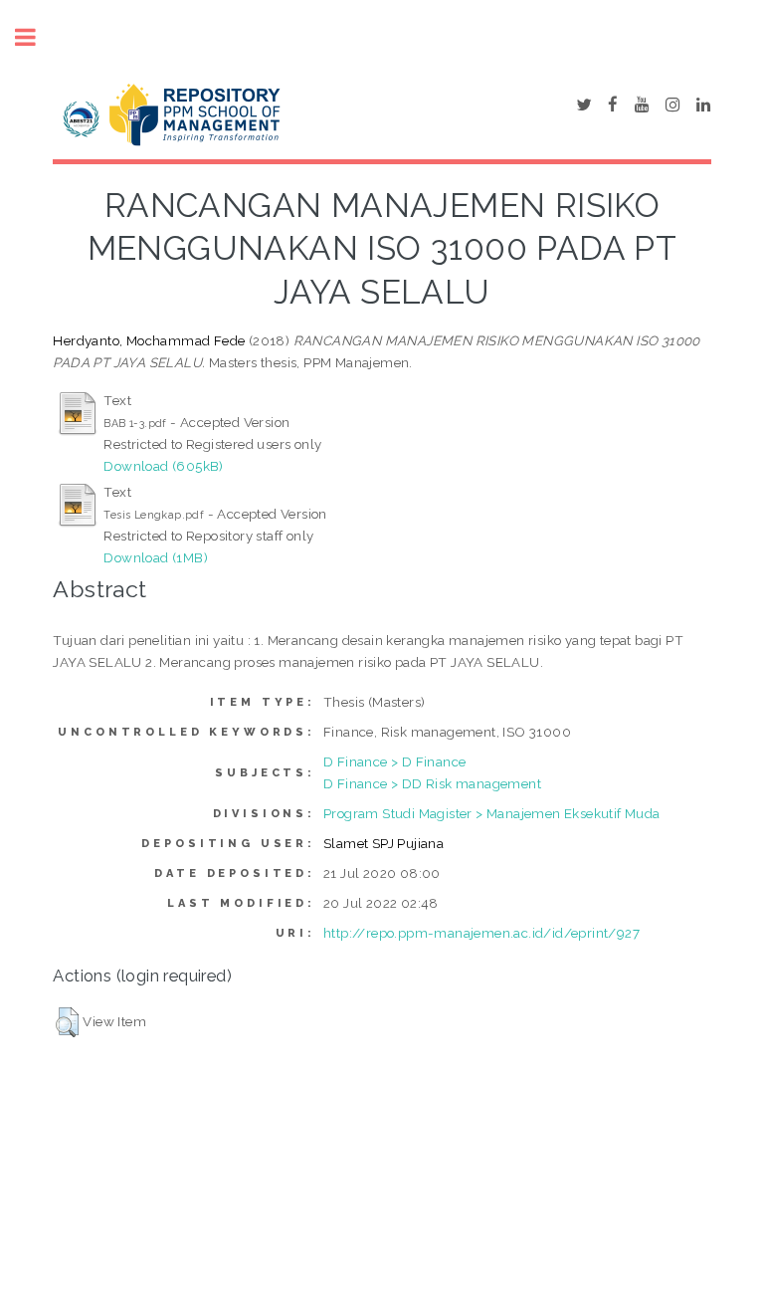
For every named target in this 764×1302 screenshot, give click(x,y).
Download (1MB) (155, 557)
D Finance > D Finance (394, 761)
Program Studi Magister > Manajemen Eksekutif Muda (492, 813)
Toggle (36, 37)
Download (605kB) (163, 466)
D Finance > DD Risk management (432, 783)
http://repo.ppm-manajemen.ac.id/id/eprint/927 (481, 933)
